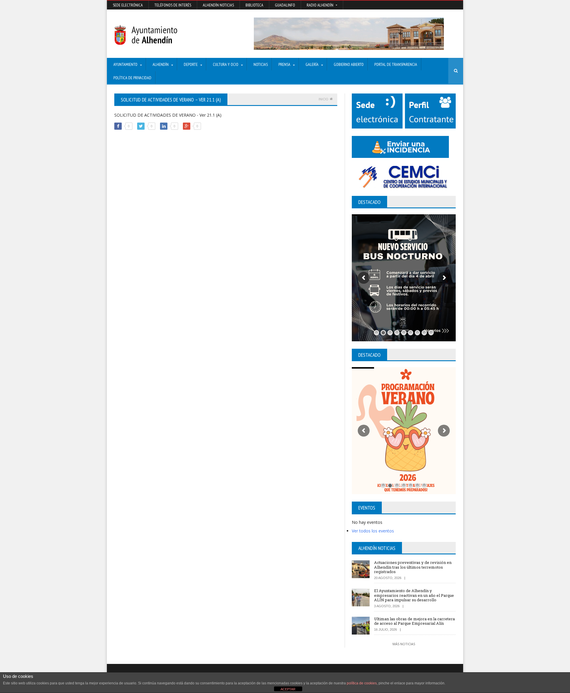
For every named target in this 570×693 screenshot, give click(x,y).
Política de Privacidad (132, 77)
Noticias (261, 64)
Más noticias (403, 644)
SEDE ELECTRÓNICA (128, 5)
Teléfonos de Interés (172, 5)
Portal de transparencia (395, 64)
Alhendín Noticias (218, 5)
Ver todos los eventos (373, 531)
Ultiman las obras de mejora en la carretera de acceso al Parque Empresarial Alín (414, 621)
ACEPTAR (288, 689)
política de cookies (362, 683)
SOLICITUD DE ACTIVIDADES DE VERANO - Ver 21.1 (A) (167, 115)
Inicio (323, 99)
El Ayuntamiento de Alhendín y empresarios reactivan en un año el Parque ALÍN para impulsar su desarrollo (414, 595)
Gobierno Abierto (349, 64)
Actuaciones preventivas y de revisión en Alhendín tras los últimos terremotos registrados (413, 567)
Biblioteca (254, 5)
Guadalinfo (285, 5)
